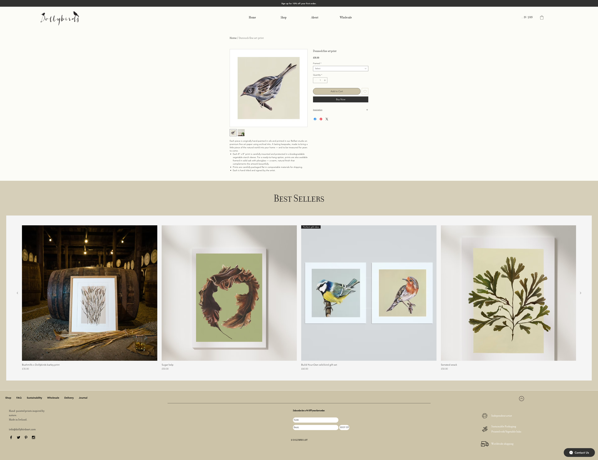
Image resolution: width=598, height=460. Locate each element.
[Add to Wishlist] (365, 91)
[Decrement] (315, 80)
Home (233, 37)
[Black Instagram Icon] (33, 437)
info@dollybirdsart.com (22, 429)
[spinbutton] (320, 80)
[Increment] (325, 80)
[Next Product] (580, 293)
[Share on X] (327, 119)
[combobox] (340, 68)
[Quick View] (89, 293)
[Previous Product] (17, 293)
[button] (541, 17)
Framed (317, 63)
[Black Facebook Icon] (11, 437)
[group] (299, 298)
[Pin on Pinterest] (321, 119)
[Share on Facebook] (315, 119)
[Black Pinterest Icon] (26, 437)
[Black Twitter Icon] (18, 437)
